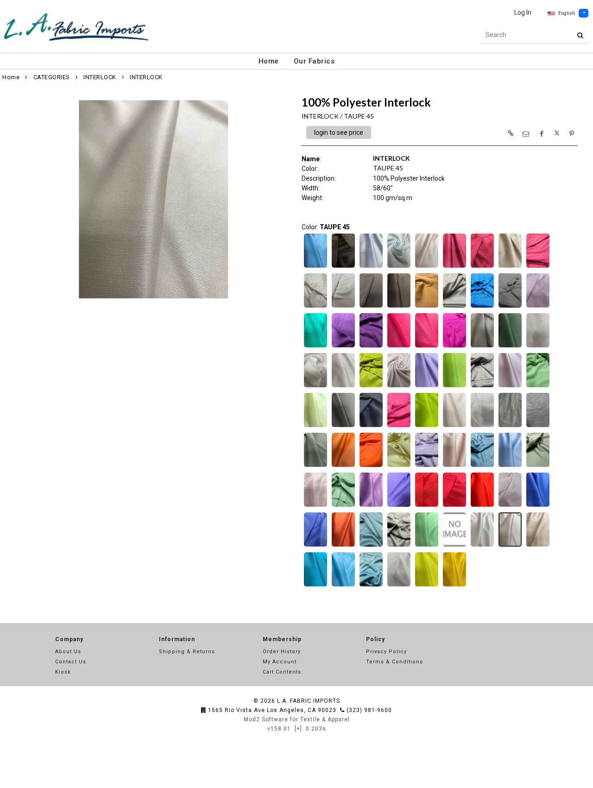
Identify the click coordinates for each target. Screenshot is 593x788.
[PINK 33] (315, 506)
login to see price (338, 132)
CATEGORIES (51, 77)
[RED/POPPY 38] (482, 506)
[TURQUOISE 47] (343, 585)
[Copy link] (510, 133)
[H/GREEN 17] (510, 346)
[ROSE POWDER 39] (510, 506)
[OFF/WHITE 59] (510, 426)
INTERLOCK (99, 77)
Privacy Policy (386, 652)
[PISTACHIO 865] (343, 506)
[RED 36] (427, 506)
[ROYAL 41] (315, 545)
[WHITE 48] (399, 585)
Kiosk (63, 672)
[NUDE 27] (454, 426)
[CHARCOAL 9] (371, 306)
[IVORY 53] (315, 386)
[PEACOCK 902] (482, 466)
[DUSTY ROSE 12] (538, 306)
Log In (522, 12)
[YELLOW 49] (427, 585)
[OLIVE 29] (315, 466)
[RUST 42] (343, 545)
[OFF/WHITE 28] (482, 426)
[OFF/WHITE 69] (538, 426)
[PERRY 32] (510, 466)
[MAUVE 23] (510, 386)
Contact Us (70, 662)
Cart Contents (282, 672)
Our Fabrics (314, 61)
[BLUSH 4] (427, 267)
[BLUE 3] (371, 267)
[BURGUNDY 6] (482, 267)
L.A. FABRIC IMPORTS (308, 701)
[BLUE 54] (399, 267)
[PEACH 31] (454, 466)
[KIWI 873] (371, 386)
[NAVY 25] (343, 426)
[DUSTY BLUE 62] (510, 306)
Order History (282, 652)
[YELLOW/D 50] (454, 585)
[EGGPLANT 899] (371, 346)
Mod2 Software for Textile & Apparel (297, 719)
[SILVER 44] (482, 545)
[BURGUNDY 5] (454, 267)
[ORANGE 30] (343, 466)
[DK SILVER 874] (454, 306)
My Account (279, 662)
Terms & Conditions (394, 662)
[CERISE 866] (538, 267)
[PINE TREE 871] (538, 466)
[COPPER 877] (427, 306)
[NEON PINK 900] (399, 426)
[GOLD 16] (482, 346)
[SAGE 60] (454, 545)
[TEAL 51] (315, 585)
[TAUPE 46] (538, 545)
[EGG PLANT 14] (343, 346)
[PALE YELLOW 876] (399, 466)
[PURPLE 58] (399, 506)
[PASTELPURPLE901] (427, 466)
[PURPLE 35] (371, 506)
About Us (68, 652)
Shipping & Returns (187, 652)
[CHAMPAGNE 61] (315, 306)
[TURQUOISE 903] (371, 585)
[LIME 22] (454, 386)
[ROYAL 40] (538, 506)
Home (269, 61)
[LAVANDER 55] (399, 386)
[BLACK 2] (343, 267)
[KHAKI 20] (343, 386)
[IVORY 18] (538, 346)
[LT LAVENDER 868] (482, 386)
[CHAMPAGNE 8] (343, 306)
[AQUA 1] (315, 267)
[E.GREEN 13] (315, 346)
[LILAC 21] (427, 386)
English (566, 13)
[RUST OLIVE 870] (399, 545)
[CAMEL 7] (510, 267)
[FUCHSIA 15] (399, 346)
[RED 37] (454, 506)
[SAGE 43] (427, 545)
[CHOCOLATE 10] (399, 306)
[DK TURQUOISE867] (482, 306)
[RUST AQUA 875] (371, 545)
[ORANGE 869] (371, 466)
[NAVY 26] (371, 426)
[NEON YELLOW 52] (427, 426)
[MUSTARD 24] (315, 426)
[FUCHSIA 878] (454, 346)
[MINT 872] (538, 386)
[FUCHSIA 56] (427, 346)
